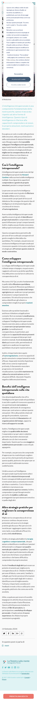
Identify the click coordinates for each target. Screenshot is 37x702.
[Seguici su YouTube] (9, 667)
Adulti (6, 645)
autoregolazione (11, 356)
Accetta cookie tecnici (18, 85)
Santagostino (25, 673)
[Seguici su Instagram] (12, 667)
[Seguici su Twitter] (6, 667)
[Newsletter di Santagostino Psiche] (18, 667)
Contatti (26, 677)
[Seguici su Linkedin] (15, 667)
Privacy (4, 679)
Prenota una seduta (18, 696)
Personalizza (18, 74)
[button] (33, 3)
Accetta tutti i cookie (18, 79)
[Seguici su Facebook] (2, 667)
